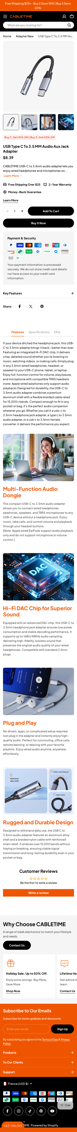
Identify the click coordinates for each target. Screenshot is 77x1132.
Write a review (38, 893)
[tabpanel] (38, 383)
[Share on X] (30, 306)
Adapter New (24, 36)
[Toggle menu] (5, 16)
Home (7, 36)
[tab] (17, 333)
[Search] (69, 25)
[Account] (64, 16)
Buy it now (38, 223)
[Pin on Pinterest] (42, 306)
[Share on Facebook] (19, 306)
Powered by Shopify (44, 1125)
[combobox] (38, 25)
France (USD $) (18, 1083)
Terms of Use (50, 1039)
